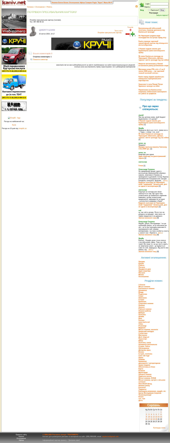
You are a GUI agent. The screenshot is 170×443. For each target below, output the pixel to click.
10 (149, 417)
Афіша (82, 2)
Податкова (143, 294)
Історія (141, 300)
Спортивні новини (146, 303)
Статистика (143, 333)
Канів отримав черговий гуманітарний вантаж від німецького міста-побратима (153, 43)
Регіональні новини (146, 288)
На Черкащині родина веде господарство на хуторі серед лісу (152, 36)
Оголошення (74, 2)
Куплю (141, 263)
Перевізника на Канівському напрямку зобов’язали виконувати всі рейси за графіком (153, 91)
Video (141, 324)
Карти (141, 369)
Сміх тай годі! (144, 356)
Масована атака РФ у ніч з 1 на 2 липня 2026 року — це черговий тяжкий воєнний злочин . (152, 71)
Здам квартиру (144, 271)
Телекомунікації (145, 395)
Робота (49, 7)
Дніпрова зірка (144, 350)
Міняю (141, 275)
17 (149, 419)
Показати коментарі (40, 59)
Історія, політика (145, 354)
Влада (141, 292)
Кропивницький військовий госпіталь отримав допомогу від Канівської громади (152, 30)
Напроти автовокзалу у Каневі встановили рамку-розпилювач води (153, 64)
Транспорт (143, 339)
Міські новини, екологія (148, 329)
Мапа (106, 2)
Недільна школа (145, 376)
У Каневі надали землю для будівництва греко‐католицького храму (152, 50)
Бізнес (66, 2)
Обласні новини (145, 374)
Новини (55, 2)
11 (151, 417)
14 (158, 417)
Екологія (142, 387)
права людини (144, 365)
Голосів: (130, 27)
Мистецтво (143, 335)
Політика (142, 315)
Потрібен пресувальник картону (110, 32)
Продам (142, 262)
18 (151, 419)
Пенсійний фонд (145, 384)
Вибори (142, 313)
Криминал (143, 361)
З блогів (142, 285)
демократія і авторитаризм (149, 363)
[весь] (165, 180)
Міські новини (144, 287)
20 (156, 419)
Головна (30, 7)
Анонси (141, 307)
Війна (141, 341)
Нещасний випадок (146, 331)
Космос (141, 320)
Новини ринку (144, 385)
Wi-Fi (110, 2)
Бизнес (141, 352)
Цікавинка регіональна (148, 344)
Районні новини (145, 309)
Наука (141, 357)
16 (146, 419)
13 (156, 417)
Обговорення (144, 348)
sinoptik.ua (22, 128)
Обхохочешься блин (147, 367)
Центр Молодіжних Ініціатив (150, 393)
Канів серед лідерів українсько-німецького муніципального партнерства (151, 78)
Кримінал (142, 301)
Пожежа (142, 359)
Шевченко (143, 298)
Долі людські (144, 337)
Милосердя (143, 372)
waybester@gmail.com (110, 436)
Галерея (88, 2)
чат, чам (142, 399)
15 (161, 417)
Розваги (142, 371)
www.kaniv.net (144, 322)
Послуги (142, 267)
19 (154, 419)
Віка (140, 318)
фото (141, 400)
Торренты (142, 389)
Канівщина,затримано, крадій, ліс (152, 391)
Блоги (60, 2)
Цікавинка (143, 290)
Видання (142, 328)
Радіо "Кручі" (97, 2)
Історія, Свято (144, 346)
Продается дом (145, 269)
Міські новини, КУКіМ (147, 378)
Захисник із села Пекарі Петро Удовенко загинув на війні (151, 85)
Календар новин (159, 428)
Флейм (141, 316)
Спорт (141, 296)
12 (154, 417)
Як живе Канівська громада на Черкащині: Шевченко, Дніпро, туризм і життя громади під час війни (154, 58)
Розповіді (142, 326)
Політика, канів (145, 343)
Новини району (145, 311)
